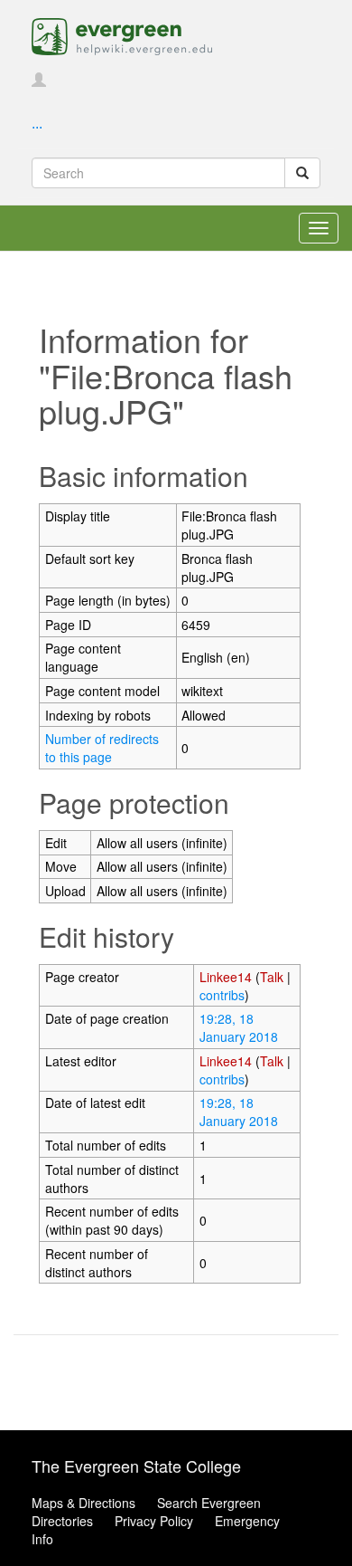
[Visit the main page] (122, 34)
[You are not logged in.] (39, 80)
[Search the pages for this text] (302, 173)
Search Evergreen (209, 1503)
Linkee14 (225, 977)
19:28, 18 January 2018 (238, 1027)
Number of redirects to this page (102, 748)
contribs (222, 995)
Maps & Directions (83, 1503)
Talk (271, 977)
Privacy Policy (154, 1521)
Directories (62, 1521)
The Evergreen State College (136, 1465)
